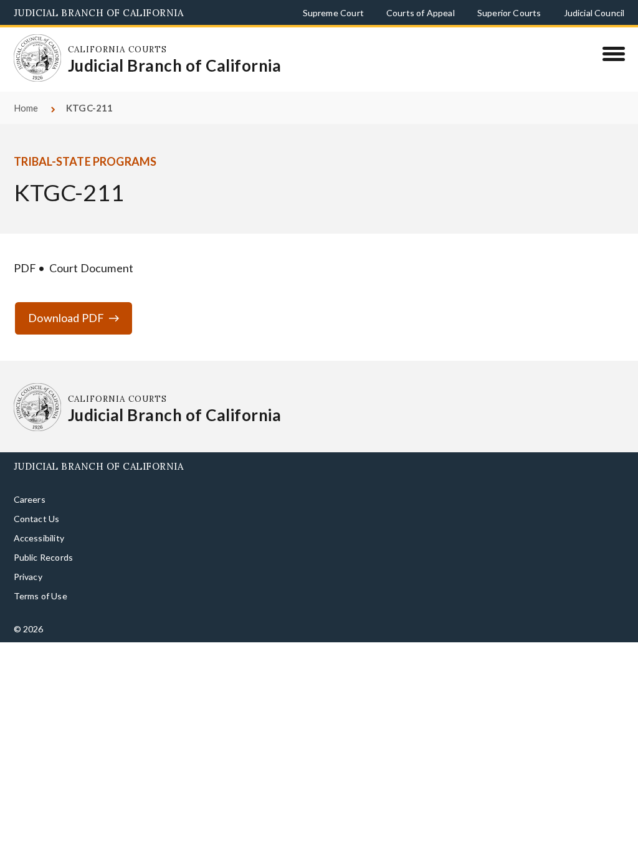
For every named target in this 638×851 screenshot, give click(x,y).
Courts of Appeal (420, 12)
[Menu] (613, 54)
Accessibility (39, 518)
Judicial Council (594, 12)
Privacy (28, 556)
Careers (29, 478)
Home (26, 87)
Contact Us (37, 498)
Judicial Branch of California (99, 13)
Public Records (44, 537)
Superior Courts (509, 12)
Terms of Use (40, 576)
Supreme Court (333, 12)
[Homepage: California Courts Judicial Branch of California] (29, 49)
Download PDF (66, 298)
